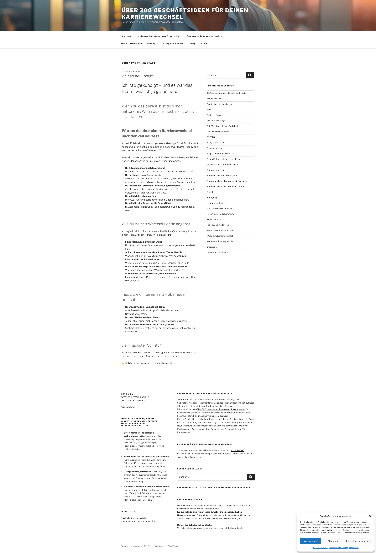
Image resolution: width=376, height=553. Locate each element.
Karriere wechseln (215, 170)
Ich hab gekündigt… (138, 76)
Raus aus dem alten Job (218, 225)
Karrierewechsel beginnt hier (220, 241)
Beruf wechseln (214, 98)
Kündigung (212, 197)
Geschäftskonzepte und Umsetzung (138, 43)
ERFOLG (211, 137)
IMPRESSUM (127, 394)
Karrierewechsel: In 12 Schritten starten (225, 186)
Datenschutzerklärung (338, 548)
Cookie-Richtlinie (320, 548)
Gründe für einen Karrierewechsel (222, 164)
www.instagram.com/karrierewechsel (138, 521)
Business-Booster (215, 115)
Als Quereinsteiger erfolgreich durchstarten (227, 93)
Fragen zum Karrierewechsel (220, 153)
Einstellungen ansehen (358, 541)
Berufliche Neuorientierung (219, 104)
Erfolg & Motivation (173, 43)
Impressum (354, 548)
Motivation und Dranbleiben (220, 208)
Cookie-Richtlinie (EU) (217, 120)
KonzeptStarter (128, 407)
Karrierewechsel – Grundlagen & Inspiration (158, 36)
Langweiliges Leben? (216, 203)
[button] (370, 516)
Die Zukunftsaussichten (218, 131)
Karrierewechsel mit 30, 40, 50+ (222, 175)
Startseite (126, 36)
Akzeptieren (310, 541)
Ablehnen (333, 541)
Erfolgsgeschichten (216, 148)
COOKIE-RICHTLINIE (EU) (133, 400)
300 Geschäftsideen (141, 352)
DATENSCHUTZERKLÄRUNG (135, 397)
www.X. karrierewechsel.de (133, 518)
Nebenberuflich (214, 219)
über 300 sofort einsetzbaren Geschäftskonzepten (221, 409)
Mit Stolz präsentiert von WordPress (161, 546)
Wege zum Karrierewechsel (220, 236)
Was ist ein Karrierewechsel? (220, 230)
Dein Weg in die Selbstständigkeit (203, 36)
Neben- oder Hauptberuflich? (220, 214)
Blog (192, 43)
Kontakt (204, 43)
